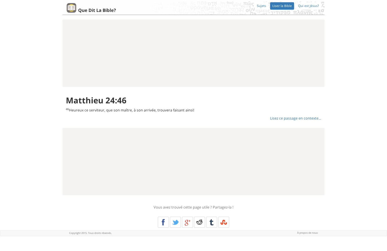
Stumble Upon (223, 222)
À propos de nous (307, 232)
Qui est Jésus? (308, 6)
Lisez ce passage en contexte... (295, 118)
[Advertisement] (193, 53)
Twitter (175, 222)
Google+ (187, 222)
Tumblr (211, 222)
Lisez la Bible (282, 6)
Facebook (163, 222)
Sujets (261, 6)
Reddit (199, 222)
